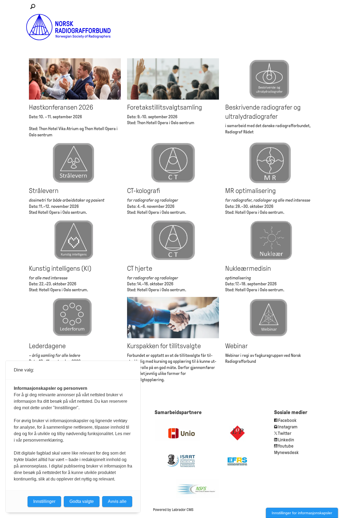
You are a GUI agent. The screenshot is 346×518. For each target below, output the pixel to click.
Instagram (287, 426)
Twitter (284, 433)
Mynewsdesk (286, 452)
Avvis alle (117, 501)
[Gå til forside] (68, 26)
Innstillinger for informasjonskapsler (302, 513)
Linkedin (286, 439)
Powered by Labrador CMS (173, 509)
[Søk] (32, 6)
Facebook (287, 420)
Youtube (286, 446)
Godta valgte (81, 501)
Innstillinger (44, 501)
